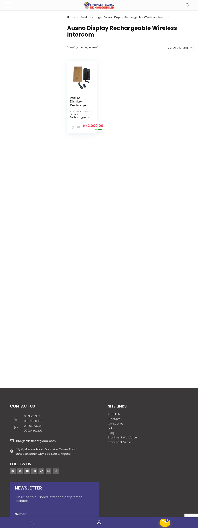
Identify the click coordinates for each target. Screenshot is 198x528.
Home (71, 17)
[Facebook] (13, 471)
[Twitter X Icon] (20, 471)
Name (21, 514)
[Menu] (9, 5)
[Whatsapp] (48, 471)
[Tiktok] (41, 471)
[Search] (187, 5)
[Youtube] (27, 471)
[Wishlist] (33, 522)
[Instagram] (34, 471)
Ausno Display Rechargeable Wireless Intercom (80, 105)
